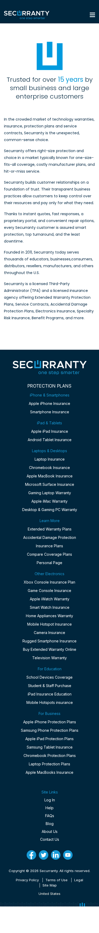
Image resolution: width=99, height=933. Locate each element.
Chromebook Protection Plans (49, 755)
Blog (50, 823)
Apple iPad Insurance (49, 431)
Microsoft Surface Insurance (49, 484)
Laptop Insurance (50, 459)
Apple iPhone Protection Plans (49, 722)
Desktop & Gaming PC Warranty (49, 509)
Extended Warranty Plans (50, 529)
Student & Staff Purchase (49, 685)
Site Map (50, 885)
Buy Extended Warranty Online (49, 649)
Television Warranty (49, 658)
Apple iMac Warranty (49, 501)
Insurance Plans (49, 546)
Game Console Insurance (49, 590)
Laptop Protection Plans (49, 764)
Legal (78, 880)
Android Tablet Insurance (50, 439)
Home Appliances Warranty (49, 616)
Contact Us (49, 839)
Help (49, 808)
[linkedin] (55, 855)
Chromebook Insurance (49, 467)
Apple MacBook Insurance (50, 476)
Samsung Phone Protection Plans (49, 730)
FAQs (49, 815)
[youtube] (68, 855)
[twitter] (43, 855)
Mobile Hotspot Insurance (49, 624)
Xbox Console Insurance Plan (49, 582)
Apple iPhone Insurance (49, 403)
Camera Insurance (49, 632)
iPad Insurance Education (50, 694)
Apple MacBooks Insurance (49, 772)
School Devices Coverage (49, 677)
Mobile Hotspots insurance (49, 702)
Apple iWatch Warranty (49, 599)
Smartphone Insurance (49, 412)
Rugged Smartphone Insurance (49, 641)
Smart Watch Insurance (49, 607)
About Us (50, 831)
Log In (49, 800)
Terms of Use (56, 880)
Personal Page (49, 562)
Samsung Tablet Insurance (50, 747)
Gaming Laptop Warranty (49, 493)
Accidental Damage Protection (49, 537)
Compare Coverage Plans (49, 554)
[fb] (31, 855)
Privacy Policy (27, 880)
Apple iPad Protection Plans (49, 738)
